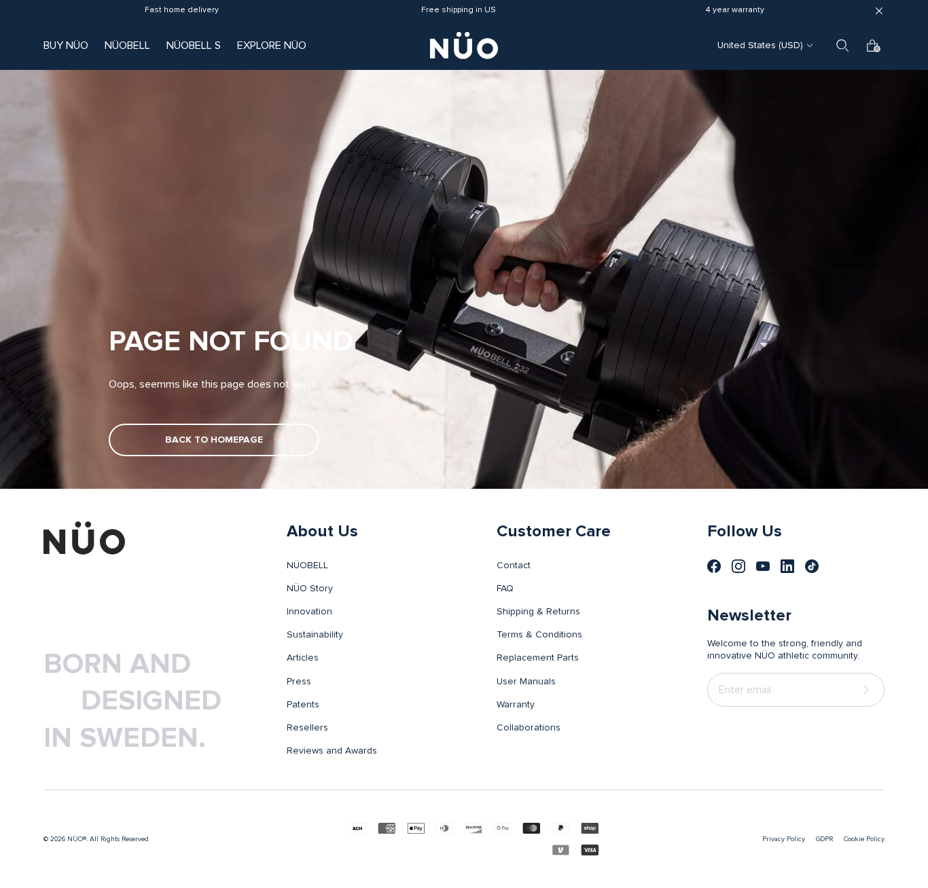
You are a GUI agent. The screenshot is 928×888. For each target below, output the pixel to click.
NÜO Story (310, 588)
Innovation (309, 611)
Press (299, 681)
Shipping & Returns (538, 611)
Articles (303, 658)
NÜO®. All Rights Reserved (108, 839)
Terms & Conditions (539, 635)
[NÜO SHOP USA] (84, 537)
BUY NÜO (65, 45)
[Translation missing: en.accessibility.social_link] (714, 566)
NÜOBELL (127, 45)
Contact (514, 565)
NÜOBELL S (193, 45)
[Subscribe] (869, 690)
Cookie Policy (864, 839)
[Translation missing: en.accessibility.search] (842, 45)
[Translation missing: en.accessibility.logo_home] (464, 45)
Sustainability (315, 635)
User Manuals (526, 681)
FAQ (505, 588)
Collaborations (528, 728)
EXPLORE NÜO (271, 45)
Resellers (307, 728)
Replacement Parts (538, 658)
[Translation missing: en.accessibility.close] (879, 10)
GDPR (824, 839)
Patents (303, 704)
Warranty (516, 704)
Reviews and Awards (332, 751)
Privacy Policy (783, 839)
